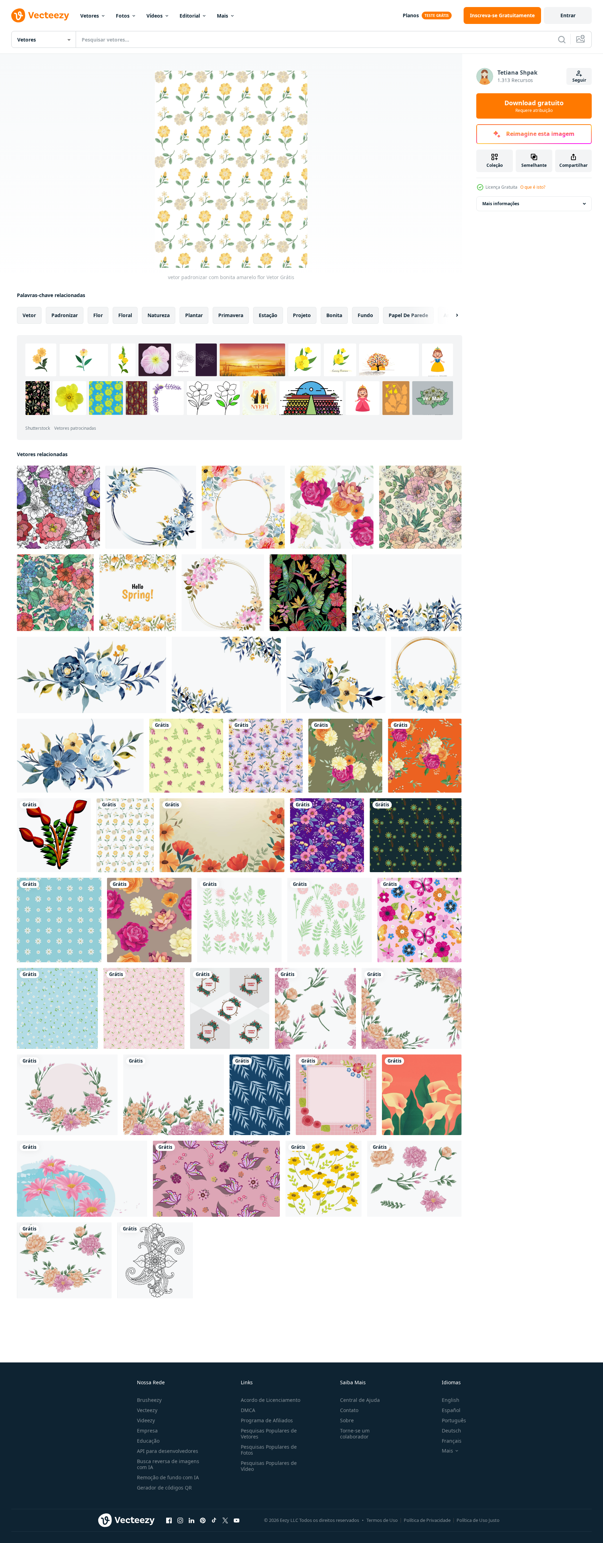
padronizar (64, 315)
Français (451, 1440)
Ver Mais (432, 398)
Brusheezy (149, 1400)
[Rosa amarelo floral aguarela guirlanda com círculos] (223, 592)
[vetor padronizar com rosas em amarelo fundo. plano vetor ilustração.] (186, 756)
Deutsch (451, 1430)
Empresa (147, 1430)
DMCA (248, 1410)
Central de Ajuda (360, 1400)
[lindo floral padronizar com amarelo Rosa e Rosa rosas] (331, 507)
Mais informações (500, 204)
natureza (158, 315)
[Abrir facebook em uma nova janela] (169, 1520)
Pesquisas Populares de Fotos (269, 1449)
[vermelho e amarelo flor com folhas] (54, 835)
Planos (411, 15)
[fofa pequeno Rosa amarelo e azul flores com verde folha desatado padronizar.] (266, 756)
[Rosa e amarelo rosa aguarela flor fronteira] (411, 1008)
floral (125, 315)
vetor (29, 315)
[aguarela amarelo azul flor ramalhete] (91, 675)
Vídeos (154, 15)
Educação (148, 1440)
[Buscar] (562, 39)
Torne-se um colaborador (355, 1433)
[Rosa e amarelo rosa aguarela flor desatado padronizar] (315, 1008)
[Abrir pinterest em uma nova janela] (203, 1520)
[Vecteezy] (40, 15)
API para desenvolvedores (167, 1451)
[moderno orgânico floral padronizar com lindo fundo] (415, 835)
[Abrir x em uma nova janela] (225, 1520)
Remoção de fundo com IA (168, 1477)
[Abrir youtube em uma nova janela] (236, 1520)
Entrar (568, 15)
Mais (222, 15)
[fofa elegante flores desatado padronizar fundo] (59, 920)
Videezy (146, 1420)
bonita (334, 315)
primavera (230, 315)
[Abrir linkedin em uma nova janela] (191, 1520)
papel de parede (408, 315)
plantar (194, 315)
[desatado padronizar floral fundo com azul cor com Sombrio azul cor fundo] (260, 1094)
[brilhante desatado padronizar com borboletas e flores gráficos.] (419, 920)
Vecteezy (147, 1410)
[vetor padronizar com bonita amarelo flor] (125, 835)
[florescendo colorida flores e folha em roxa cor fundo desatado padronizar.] (327, 835)
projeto (302, 315)
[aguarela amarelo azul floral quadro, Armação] (226, 675)
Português (454, 1420)
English (450, 1400)
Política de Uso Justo (478, 1520)
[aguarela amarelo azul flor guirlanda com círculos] (151, 507)
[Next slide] (451, 315)
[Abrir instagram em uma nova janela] (180, 1520)
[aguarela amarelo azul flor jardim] (406, 592)
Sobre (347, 1420)
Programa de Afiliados (267, 1420)
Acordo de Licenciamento (270, 1400)
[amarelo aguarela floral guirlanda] (426, 675)
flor (98, 315)
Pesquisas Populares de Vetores (269, 1433)
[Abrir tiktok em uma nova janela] (214, 1520)
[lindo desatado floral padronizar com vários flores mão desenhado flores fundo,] (58, 507)
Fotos (123, 15)
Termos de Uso (382, 1520)
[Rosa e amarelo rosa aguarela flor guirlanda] (67, 1094)
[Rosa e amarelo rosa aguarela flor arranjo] (64, 1260)
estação (268, 315)
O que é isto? (532, 187)
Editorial (190, 15)
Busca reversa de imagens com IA (168, 1464)
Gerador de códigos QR (164, 1487)
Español (451, 1410)
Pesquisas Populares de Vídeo (269, 1466)
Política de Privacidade (427, 1520)
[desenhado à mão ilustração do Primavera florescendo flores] (82, 1179)
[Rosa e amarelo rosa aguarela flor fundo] (173, 1094)
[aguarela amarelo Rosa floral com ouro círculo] (243, 507)
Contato (349, 1410)
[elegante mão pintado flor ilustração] (421, 1094)
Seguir (579, 80)
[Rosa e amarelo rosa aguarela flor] (414, 1179)
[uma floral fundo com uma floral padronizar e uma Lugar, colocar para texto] (221, 835)
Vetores (89, 15)
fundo (365, 315)
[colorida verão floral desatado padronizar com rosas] (55, 592)
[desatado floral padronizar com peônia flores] (420, 507)
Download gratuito (534, 106)
